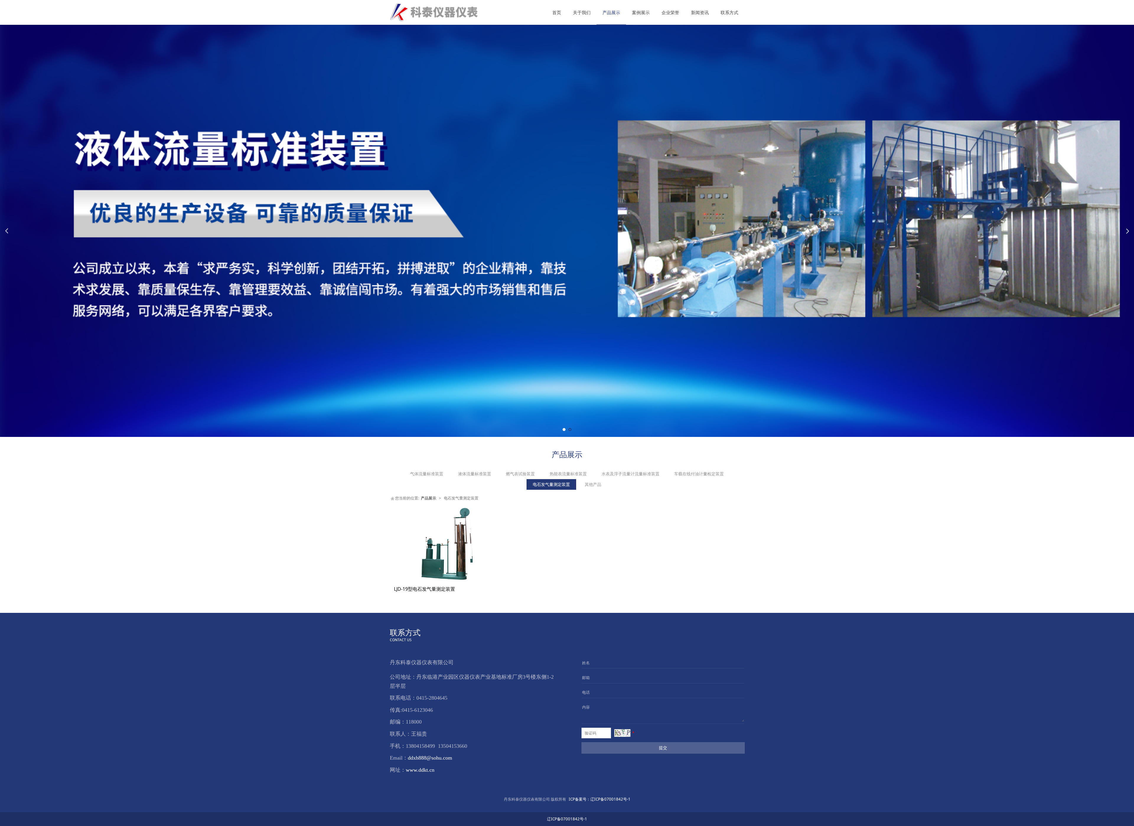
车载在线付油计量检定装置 (699, 473)
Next (1127, 231)
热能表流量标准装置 (568, 473)
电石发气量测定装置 (551, 484)
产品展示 (611, 12)
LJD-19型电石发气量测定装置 (424, 589)
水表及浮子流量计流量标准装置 (630, 473)
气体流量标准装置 (426, 473)
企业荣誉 (670, 12)
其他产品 (593, 484)
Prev (6, 231)
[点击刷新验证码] (622, 733)
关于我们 (582, 12)
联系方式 (729, 12)
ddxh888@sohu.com (430, 758)
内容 (586, 707)
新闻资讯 (700, 12)
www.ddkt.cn (420, 770)
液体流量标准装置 (474, 473)
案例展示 (641, 12)
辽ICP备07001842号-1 (599, 799)
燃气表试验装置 (520, 473)
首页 (556, 12)
